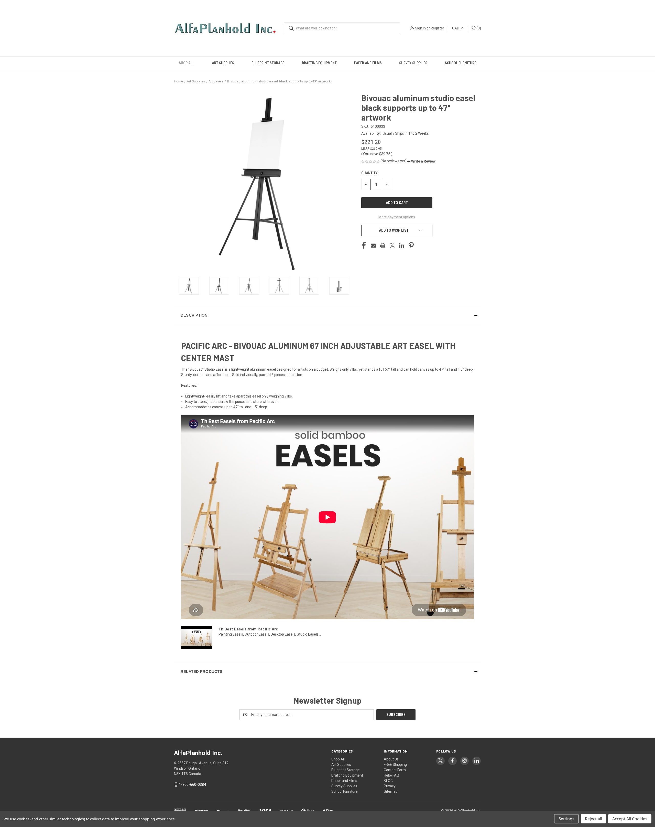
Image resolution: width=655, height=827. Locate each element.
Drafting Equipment (319, 63)
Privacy (390, 786)
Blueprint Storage (268, 63)
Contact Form (395, 770)
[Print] (382, 245)
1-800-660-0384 (192, 784)
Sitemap (391, 791)
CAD (456, 28)
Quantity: (369, 173)
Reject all (593, 819)
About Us (391, 759)
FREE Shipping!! (396, 764)
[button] (421, 161)
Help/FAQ (391, 775)
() (478, 28)
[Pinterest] (411, 245)
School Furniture (460, 63)
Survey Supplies (413, 63)
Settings (566, 819)
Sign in (420, 28)
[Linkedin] (401, 245)
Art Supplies (223, 63)
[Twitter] (392, 245)
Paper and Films (368, 63)
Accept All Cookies (629, 819)
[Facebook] (363, 245)
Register (437, 28)
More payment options (396, 217)
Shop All (186, 63)
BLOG (388, 781)
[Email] (373, 245)
